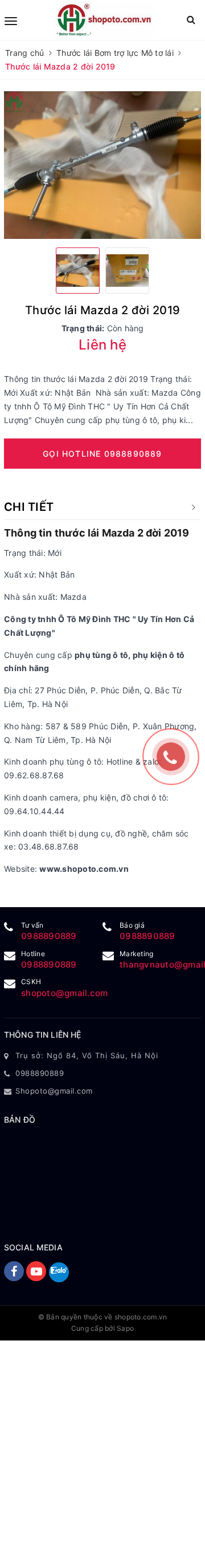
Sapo (125, 1328)
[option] (102, 165)
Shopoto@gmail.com (54, 1090)
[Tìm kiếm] (191, 19)
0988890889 (49, 936)
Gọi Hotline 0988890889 (102, 453)
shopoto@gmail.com (64, 993)
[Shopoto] (103, 20)
